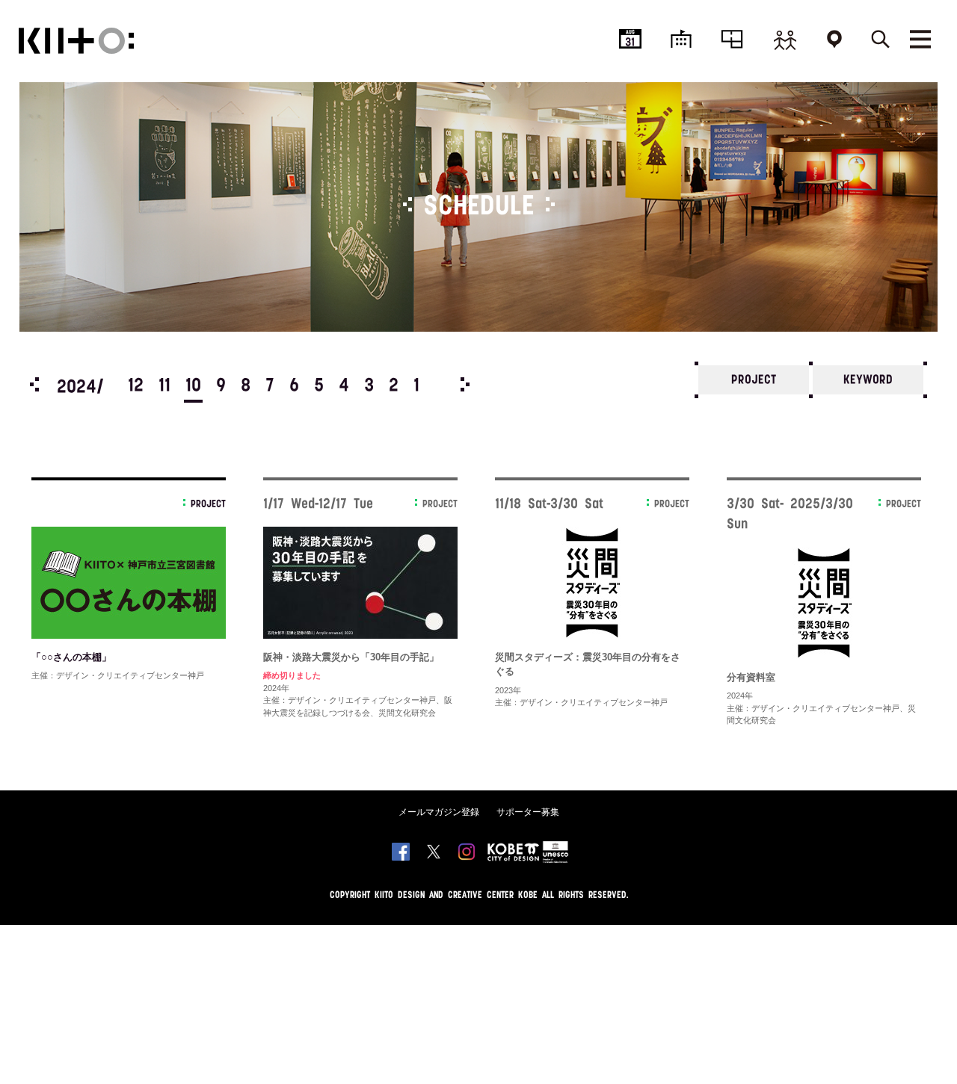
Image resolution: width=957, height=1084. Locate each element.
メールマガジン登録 (439, 812)
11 (164, 386)
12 (136, 386)
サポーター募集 (527, 812)
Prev (34, 384)
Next (465, 384)
